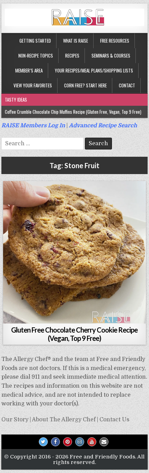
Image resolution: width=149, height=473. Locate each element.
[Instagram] (79, 441)
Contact (127, 85)
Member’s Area (29, 70)
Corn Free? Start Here (85, 85)
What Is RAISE (75, 40)
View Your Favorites (33, 85)
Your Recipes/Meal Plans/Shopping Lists (94, 70)
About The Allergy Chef (64, 419)
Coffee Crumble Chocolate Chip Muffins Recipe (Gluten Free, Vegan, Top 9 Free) (73, 111)
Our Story (14, 419)
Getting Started (35, 40)
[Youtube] (91, 441)
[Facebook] (55, 441)
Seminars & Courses (110, 55)
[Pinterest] (67, 441)
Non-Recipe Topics (35, 55)
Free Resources (114, 40)
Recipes (72, 55)
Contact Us (114, 419)
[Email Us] (103, 441)
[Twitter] (43, 441)
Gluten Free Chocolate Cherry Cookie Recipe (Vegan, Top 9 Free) (74, 334)
